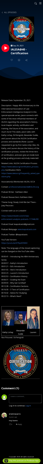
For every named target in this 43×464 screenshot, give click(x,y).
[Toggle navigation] (40, 3)
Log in (28, 405)
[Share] (26, 60)
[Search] (36, 3)
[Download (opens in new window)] (19, 60)
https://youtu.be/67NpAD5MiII (14, 243)
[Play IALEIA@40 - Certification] (5, 48)
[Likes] (12, 60)
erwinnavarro (15, 414)
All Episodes (10, 12)
